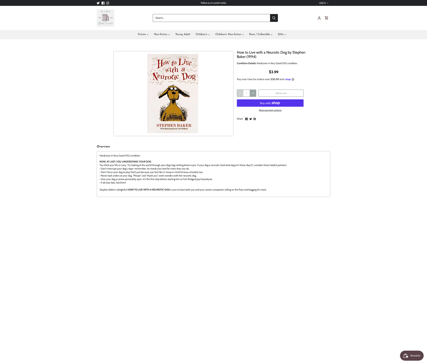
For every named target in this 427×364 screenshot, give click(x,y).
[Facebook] (103, 3)
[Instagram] (107, 3)
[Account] (319, 18)
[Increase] (253, 93)
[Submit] (274, 18)
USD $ (322, 3)
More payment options (270, 110)
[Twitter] (98, 3)
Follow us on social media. (213, 2)
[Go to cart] (327, 18)
